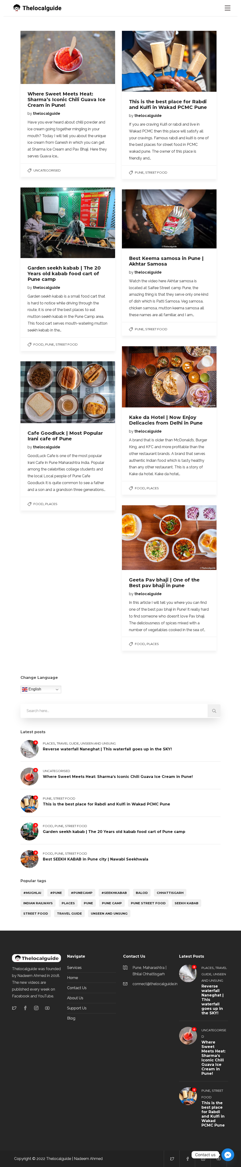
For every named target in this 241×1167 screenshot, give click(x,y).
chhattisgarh (170, 893)
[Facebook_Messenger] (227, 1154)
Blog (71, 1018)
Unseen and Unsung (98, 743)
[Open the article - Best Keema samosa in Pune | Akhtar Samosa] (145, 218)
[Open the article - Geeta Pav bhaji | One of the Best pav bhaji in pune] (145, 537)
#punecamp (81, 893)
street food (156, 172)
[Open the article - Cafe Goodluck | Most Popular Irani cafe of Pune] (44, 392)
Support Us (77, 1008)
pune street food (148, 903)
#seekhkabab (114, 893)
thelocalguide (46, 113)
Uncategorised (47, 170)
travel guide (69, 913)
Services (74, 967)
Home (72, 978)
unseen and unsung (109, 913)
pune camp (112, 903)
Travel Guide (68, 743)
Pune (139, 172)
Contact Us (77, 988)
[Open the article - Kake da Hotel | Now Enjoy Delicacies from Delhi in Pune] (145, 376)
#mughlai (32, 893)
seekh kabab (186, 903)
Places (153, 488)
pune (88, 903)
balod (142, 893)
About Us (75, 998)
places (68, 903)
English (34, 689)
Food (38, 344)
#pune (56, 893)
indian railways (38, 903)
